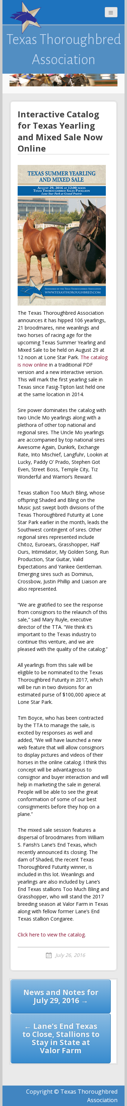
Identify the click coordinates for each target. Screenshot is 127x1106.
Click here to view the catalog (51, 934)
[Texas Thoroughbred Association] (27, 17)
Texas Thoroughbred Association (63, 49)
